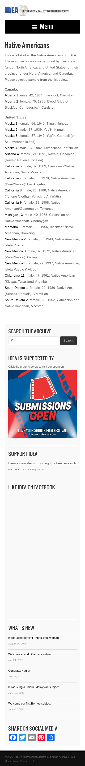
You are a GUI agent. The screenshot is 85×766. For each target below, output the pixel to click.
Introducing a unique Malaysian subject (33, 687)
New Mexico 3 (15, 251)
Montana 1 (13, 227)
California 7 (13, 178)
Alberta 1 (11, 95)
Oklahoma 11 (15, 275)
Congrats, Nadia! (19, 670)
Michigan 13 (14, 215)
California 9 (13, 202)
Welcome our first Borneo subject (29, 703)
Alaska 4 (11, 148)
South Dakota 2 (16, 300)
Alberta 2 (11, 101)
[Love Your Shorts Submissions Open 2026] (42, 405)
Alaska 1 (11, 123)
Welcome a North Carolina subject (30, 654)
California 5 (13, 166)
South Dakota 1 (16, 288)
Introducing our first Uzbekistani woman (33, 637)
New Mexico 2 (15, 239)
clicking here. (35, 469)
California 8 (13, 190)
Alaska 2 (11, 129)
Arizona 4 (12, 154)
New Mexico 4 (15, 263)
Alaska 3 (11, 135)
